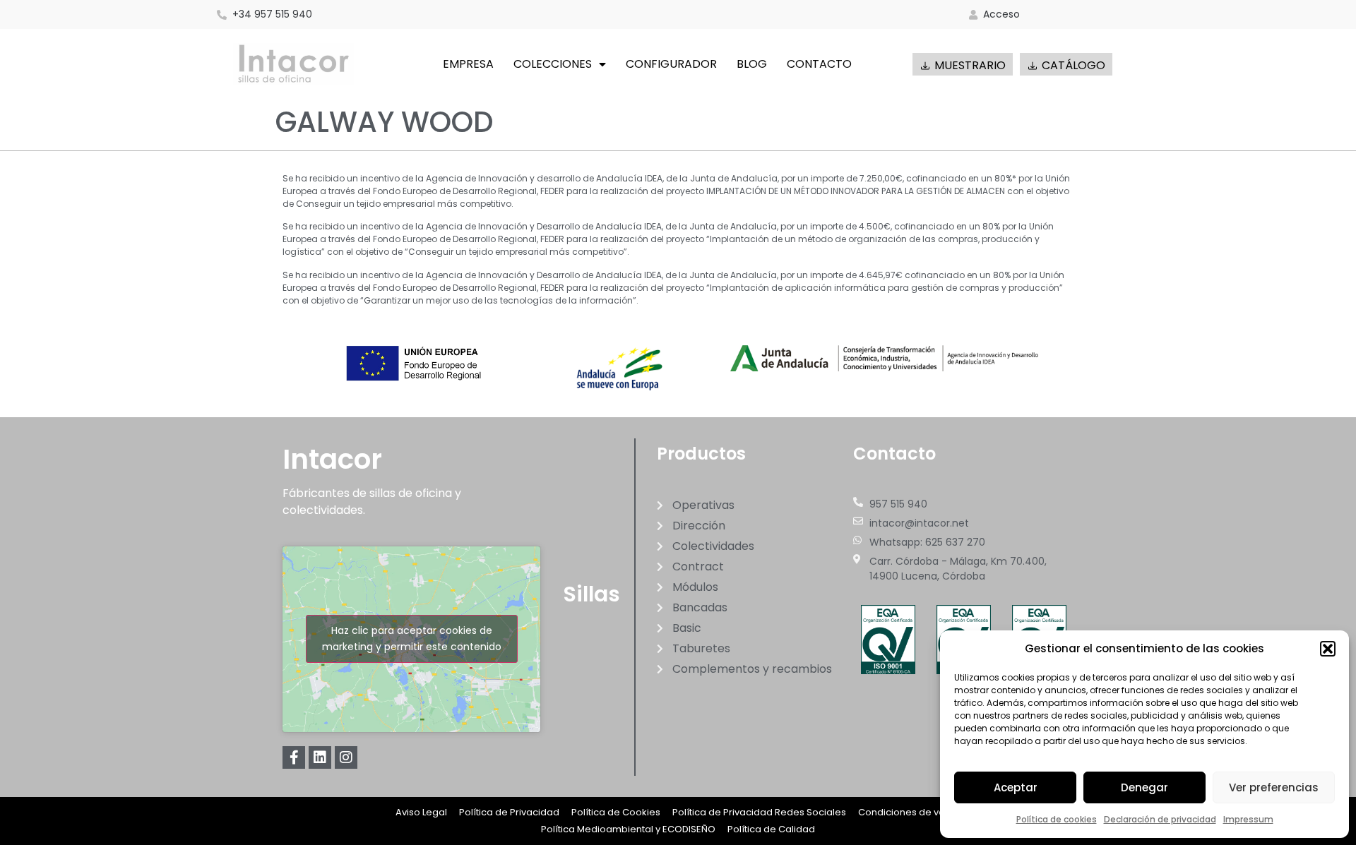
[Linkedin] (320, 757)
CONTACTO (819, 64)
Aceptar (1015, 787)
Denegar (1144, 787)
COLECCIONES (552, 64)
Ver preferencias (1274, 787)
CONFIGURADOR (671, 64)
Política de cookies (1056, 819)
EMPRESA (468, 64)
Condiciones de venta (909, 812)
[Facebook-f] (293, 757)
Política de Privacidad (509, 812)
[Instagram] (346, 757)
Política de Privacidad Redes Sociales (759, 812)
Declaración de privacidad (1160, 819)
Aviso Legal (421, 812)
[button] (1328, 649)
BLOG (752, 64)
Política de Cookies (615, 812)
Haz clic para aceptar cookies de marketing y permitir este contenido (411, 638)
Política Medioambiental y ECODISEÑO (628, 829)
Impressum (1248, 819)
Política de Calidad (771, 829)
